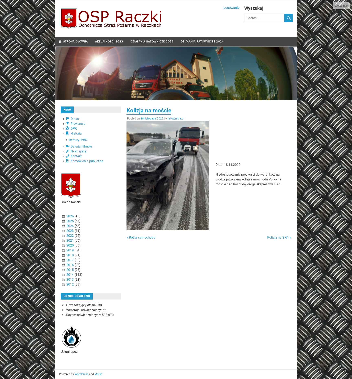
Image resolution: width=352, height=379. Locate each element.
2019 (70, 250)
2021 (70, 240)
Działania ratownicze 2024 (202, 41)
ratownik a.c (175, 118)
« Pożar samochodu (140, 237)
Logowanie (231, 8)
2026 (70, 216)
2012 (70, 284)
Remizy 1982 (78, 140)
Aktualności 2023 (109, 41)
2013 (70, 279)
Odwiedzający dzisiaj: (82, 305)
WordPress (81, 374)
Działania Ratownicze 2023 (151, 41)
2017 (70, 260)
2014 (70, 275)
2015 (70, 270)
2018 (70, 255)
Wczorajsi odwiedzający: (84, 310)
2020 (70, 245)
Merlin (98, 374)
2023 (70, 231)
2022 (70, 236)
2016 (70, 265)
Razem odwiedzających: (84, 315)
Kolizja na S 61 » (279, 237)
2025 (70, 221)
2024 (70, 226)
